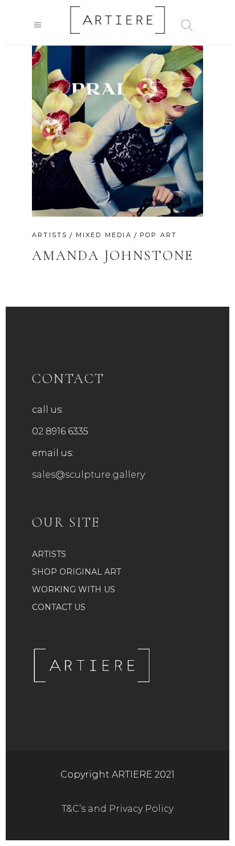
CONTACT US (59, 607)
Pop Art (158, 235)
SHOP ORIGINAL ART (76, 572)
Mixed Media (104, 235)
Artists (49, 235)
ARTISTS (49, 554)
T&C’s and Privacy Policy (117, 808)
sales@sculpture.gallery (88, 474)
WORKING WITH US (73, 589)
